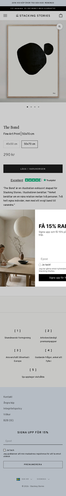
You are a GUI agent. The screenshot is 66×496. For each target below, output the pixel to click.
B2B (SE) (8, 420)
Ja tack (10, 450)
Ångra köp (8, 403)
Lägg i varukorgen (33, 169)
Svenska (41, 479)
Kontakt (7, 397)
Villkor (6, 414)
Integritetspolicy (12, 408)
